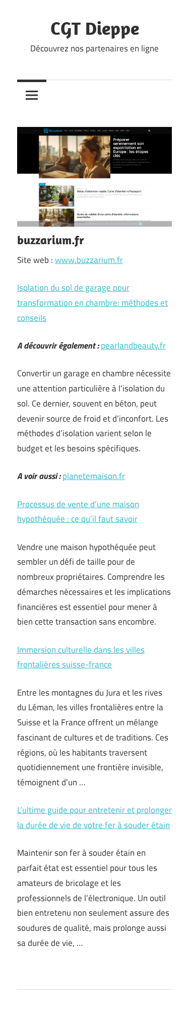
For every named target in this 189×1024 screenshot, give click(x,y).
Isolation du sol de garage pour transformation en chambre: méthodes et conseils (92, 302)
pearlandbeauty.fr (133, 345)
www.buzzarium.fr (89, 259)
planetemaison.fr (93, 476)
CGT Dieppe (94, 28)
